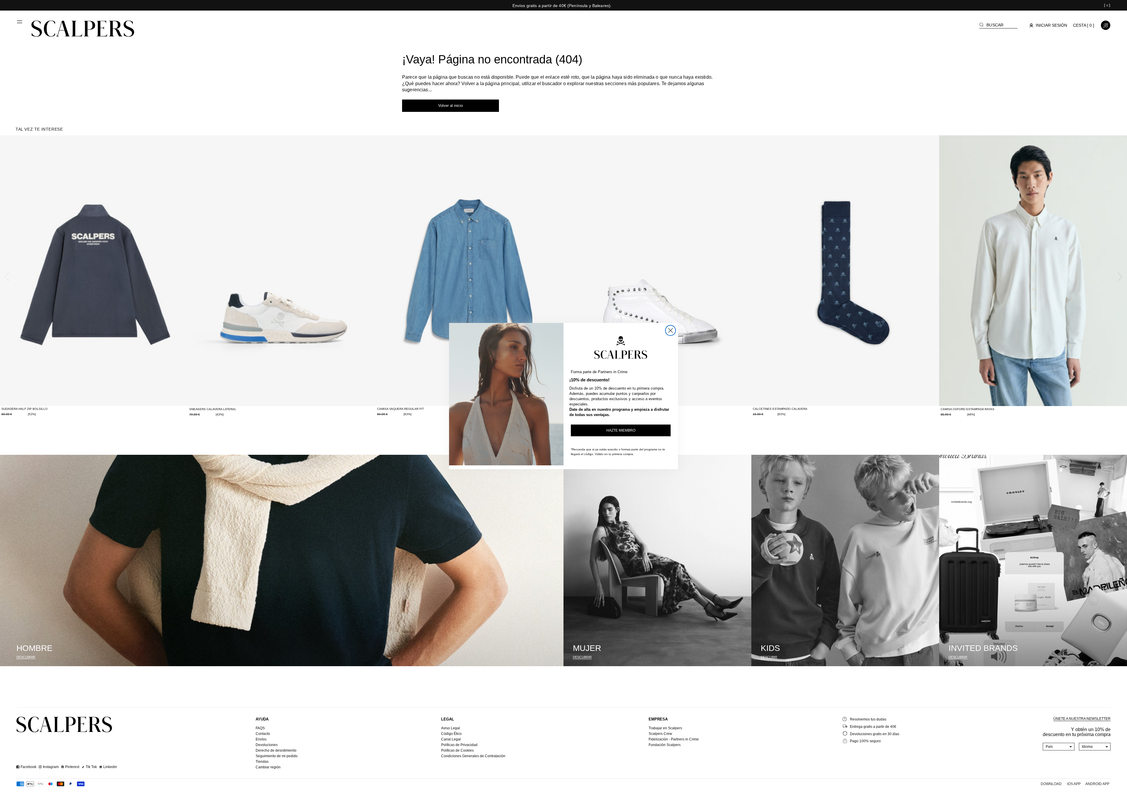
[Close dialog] (670, 330)
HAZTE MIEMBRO (620, 430)
